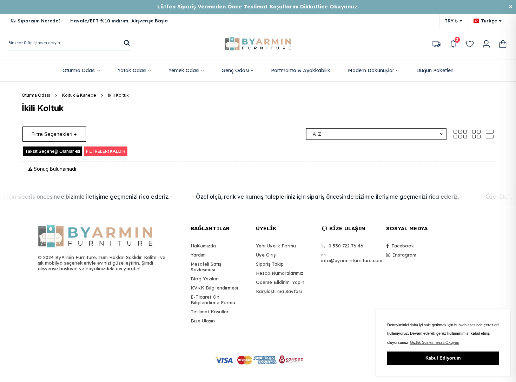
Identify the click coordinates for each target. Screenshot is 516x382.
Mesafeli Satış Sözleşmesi (206, 266)
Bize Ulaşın (203, 320)
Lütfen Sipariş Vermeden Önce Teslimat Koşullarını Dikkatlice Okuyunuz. (258, 6)
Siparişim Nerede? (39, 20)
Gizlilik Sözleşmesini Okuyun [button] (434, 342)
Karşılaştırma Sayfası (279, 291)
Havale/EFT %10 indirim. (119, 20)
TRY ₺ (451, 20)
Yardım (198, 255)
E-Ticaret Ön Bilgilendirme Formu (213, 299)
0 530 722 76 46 (345, 245)
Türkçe (489, 20)
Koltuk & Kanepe (79, 95)
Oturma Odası (36, 95)
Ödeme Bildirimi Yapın (280, 282)
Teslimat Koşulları (210, 311)
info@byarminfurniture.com (349, 260)
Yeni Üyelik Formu (276, 245)
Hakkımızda (203, 245)
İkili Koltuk (118, 95)
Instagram (403, 255)
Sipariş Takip (270, 264)
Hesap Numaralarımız (279, 273)
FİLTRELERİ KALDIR (105, 151)
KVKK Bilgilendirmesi (214, 288)
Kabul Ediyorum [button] (443, 358)
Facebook (402, 245)
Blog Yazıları (205, 278)
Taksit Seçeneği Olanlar (49, 151)
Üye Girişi (266, 255)
